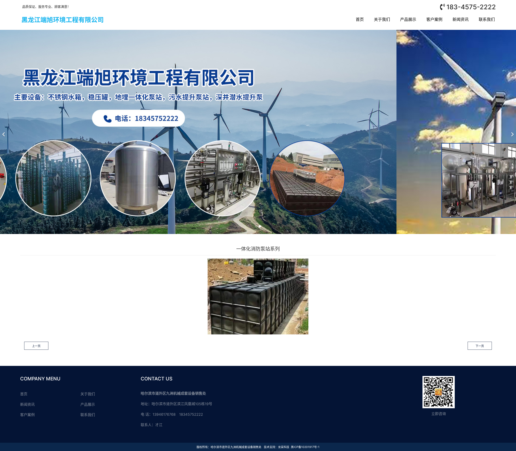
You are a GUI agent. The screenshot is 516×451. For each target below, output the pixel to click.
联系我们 (487, 19)
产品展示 (408, 19)
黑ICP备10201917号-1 (305, 447)
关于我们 (382, 19)
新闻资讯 (461, 19)
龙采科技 (283, 447)
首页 (360, 19)
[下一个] (512, 132)
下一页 (479, 346)
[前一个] (4, 132)
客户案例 (434, 19)
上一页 (36, 346)
